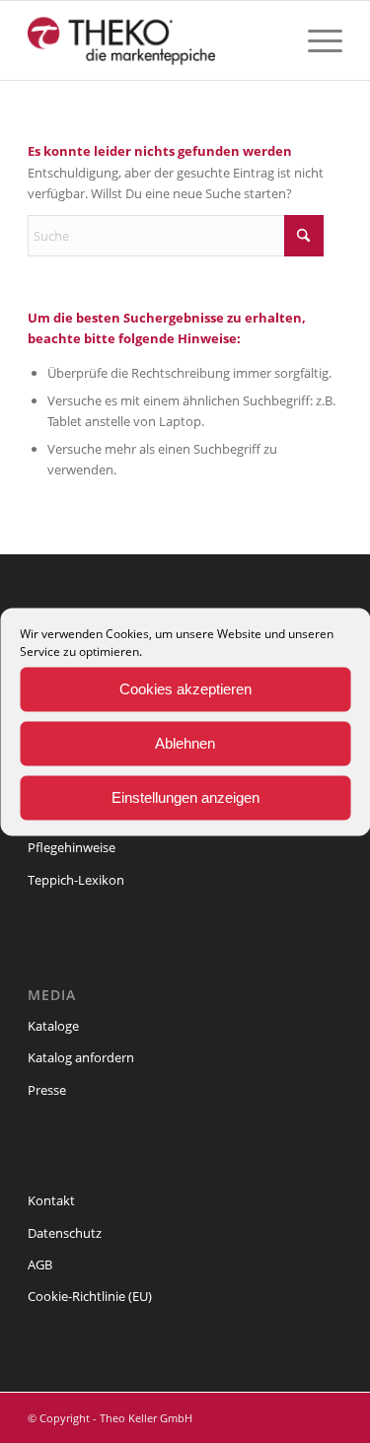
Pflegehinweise (71, 847)
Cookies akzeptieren (185, 689)
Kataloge (53, 1026)
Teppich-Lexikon (76, 880)
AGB (40, 1264)
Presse (47, 1090)
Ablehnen (185, 743)
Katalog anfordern (81, 1057)
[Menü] (315, 40)
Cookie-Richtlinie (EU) (90, 1296)
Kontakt (51, 1200)
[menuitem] (315, 40)
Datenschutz (65, 1233)
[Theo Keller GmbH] (153, 40)
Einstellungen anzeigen (185, 797)
